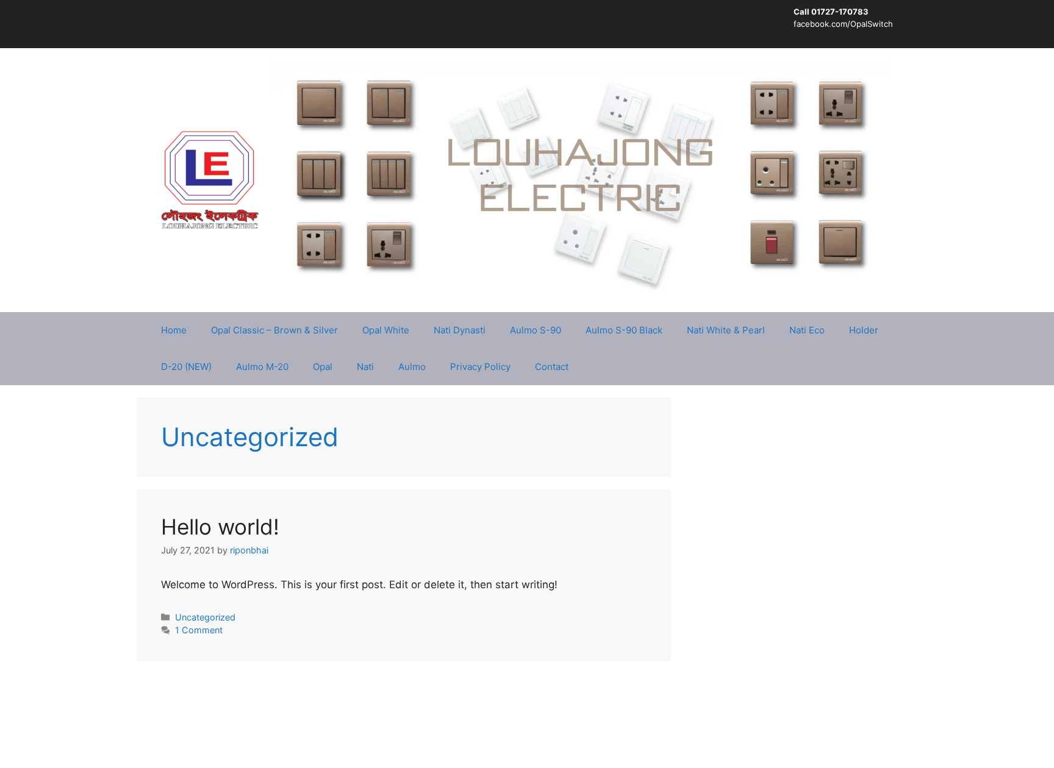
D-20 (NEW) (186, 366)
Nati (365, 366)
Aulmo (412, 366)
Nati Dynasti (460, 330)
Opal (322, 366)
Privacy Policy (480, 366)
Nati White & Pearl (726, 330)
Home (174, 330)
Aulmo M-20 (262, 366)
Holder (863, 330)
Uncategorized (205, 617)
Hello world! (220, 526)
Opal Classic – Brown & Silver (274, 330)
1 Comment (199, 630)
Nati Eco (807, 330)
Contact (551, 366)
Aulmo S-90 (535, 330)
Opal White (385, 330)
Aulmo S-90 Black (624, 330)
